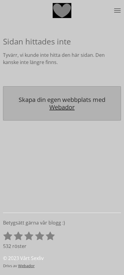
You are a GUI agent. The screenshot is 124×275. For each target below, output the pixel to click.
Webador (62, 107)
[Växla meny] (117, 10)
